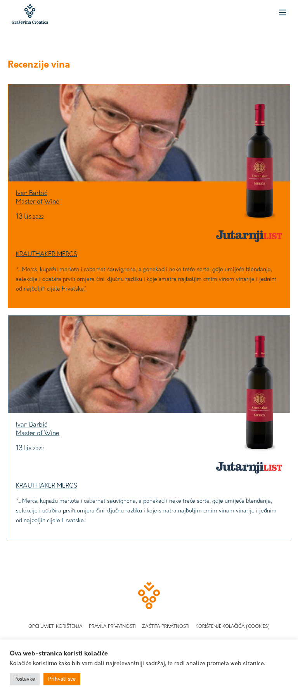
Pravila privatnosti (112, 626)
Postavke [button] (24, 679)
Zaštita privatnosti (165, 626)
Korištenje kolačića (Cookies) (233, 626)
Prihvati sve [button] (62, 679)
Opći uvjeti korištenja (55, 626)
